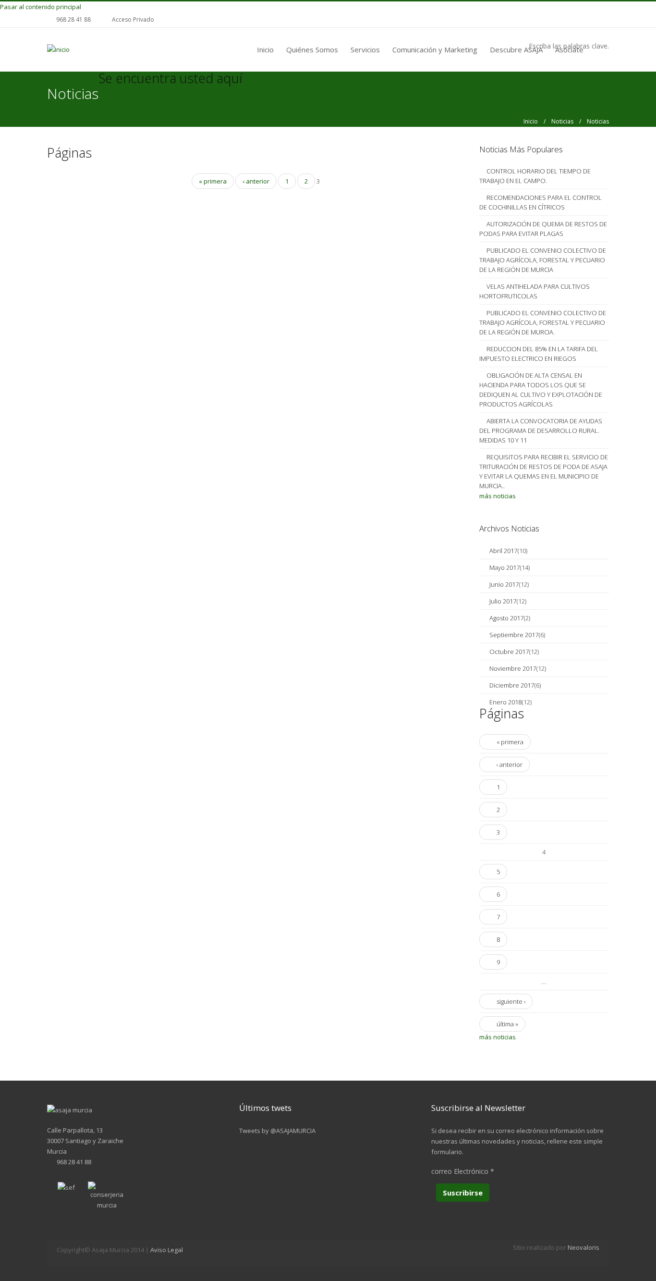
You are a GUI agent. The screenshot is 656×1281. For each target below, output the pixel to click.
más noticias (497, 496)
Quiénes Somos (312, 49)
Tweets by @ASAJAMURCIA (277, 1130)
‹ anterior (256, 181)
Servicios (365, 49)
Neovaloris (583, 1247)
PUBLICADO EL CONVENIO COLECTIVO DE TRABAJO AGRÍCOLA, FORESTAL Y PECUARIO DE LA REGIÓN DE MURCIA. (542, 322)
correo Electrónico (462, 1171)
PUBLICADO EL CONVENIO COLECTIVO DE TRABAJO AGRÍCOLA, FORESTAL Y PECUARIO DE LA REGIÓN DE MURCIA (542, 260)
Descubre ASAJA (516, 49)
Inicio (265, 49)
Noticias (562, 121)
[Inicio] (58, 49)
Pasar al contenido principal (40, 6)
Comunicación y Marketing (434, 49)
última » (507, 1024)
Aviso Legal (166, 1249)
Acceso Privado (133, 19)
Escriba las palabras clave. (569, 45)
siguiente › (511, 1001)
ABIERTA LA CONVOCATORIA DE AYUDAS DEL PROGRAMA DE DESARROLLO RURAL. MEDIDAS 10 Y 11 (540, 430)
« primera (213, 181)
